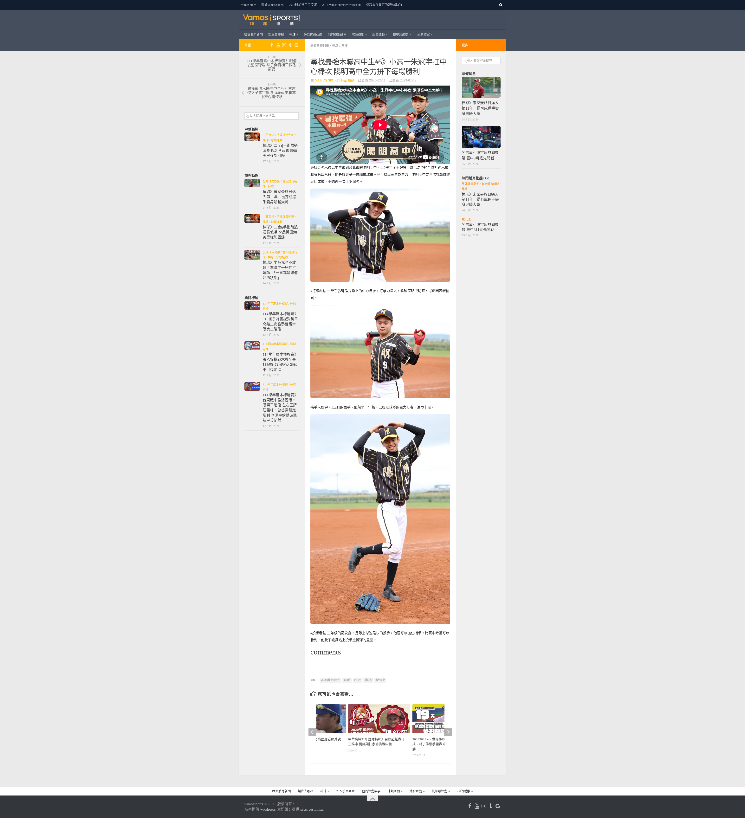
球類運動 (358, 34)
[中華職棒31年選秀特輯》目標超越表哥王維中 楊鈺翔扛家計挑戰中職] (379, 721)
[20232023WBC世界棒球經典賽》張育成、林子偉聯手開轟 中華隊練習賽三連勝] (443, 721)
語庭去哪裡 (276, 34)
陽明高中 (380, 680)
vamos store (248, 4)
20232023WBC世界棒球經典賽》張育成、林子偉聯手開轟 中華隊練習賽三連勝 (440, 744)
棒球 (292, 34)
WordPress (267, 809)
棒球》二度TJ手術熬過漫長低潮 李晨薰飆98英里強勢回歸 (280, 151)
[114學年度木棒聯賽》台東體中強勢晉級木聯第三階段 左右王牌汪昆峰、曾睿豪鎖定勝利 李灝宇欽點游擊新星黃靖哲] (252, 386)
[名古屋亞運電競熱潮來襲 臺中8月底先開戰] (481, 137)
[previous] (312, 732)
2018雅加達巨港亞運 (303, 4)
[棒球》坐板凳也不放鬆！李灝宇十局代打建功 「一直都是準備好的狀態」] (252, 255)
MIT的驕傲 (423, 34)
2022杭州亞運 (313, 34)
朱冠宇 (357, 680)
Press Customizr (311, 809)
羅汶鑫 (368, 680)
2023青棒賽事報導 (330, 680)
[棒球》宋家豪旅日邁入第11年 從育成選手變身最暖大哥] (252, 183)
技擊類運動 (400, 34)
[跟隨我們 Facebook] (271, 45)
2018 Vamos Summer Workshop (341, 4)
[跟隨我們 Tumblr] (290, 45)
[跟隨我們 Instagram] (284, 45)
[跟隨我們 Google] (296, 45)
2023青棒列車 (319, 45)
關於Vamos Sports (272, 4)
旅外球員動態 (285, 135)
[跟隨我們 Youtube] (277, 45)
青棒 (344, 45)
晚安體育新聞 (253, 34)
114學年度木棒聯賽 (275, 303)
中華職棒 (268, 135)
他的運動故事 (337, 34)
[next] (448, 732)
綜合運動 (378, 34)
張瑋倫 (346, 680)
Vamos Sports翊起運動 (335, 80)
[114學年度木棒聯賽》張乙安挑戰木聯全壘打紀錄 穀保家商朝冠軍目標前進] (252, 345)
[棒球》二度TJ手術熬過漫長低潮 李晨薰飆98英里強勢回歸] (252, 136)
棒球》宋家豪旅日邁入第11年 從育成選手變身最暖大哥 (279, 197)
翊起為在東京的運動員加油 (384, 4)
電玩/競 (466, 219)
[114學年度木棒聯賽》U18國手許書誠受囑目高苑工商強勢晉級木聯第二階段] (252, 305)
